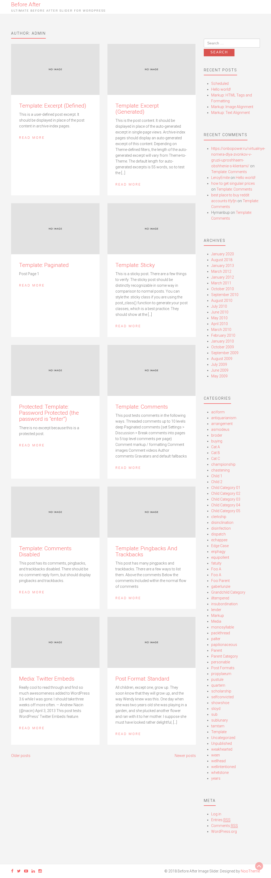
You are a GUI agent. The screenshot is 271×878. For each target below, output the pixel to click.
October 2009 (222, 347)
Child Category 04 (225, 505)
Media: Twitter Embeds (46, 679)
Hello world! (221, 89)
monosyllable (222, 627)
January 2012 (222, 277)
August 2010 (221, 300)
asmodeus (220, 429)
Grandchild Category (228, 592)
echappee (219, 540)
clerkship (218, 517)
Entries (221, 820)
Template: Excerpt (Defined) (52, 106)
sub (214, 714)
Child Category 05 (225, 511)
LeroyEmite (220, 177)
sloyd (215, 708)
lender (216, 610)
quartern (218, 685)
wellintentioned (223, 767)
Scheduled (220, 83)
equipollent (220, 557)
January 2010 (222, 341)
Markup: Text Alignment (230, 112)
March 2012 (221, 271)
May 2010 (219, 318)
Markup (217, 615)
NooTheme (250, 871)
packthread (220, 633)
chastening (220, 470)
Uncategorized (223, 738)
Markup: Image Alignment (232, 107)
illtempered (220, 598)
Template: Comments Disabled (45, 551)
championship (223, 464)
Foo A (216, 569)
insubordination (224, 604)
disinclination (222, 522)
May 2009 (219, 376)
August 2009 (221, 359)
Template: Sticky (135, 265)
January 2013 (222, 266)
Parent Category (224, 656)
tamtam (217, 726)
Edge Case (220, 546)
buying (216, 441)
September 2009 (224, 353)
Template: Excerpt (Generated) (137, 109)
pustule (217, 679)
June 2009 (219, 370)
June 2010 (219, 312)
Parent (216, 650)
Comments (224, 826)
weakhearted (221, 749)
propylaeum (221, 674)
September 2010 (224, 295)
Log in (216, 814)
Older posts (20, 756)
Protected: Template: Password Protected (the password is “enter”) (49, 413)
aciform (218, 412)
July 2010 (219, 306)
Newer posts (185, 756)
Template (219, 732)
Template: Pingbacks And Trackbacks (146, 551)
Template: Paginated (44, 265)
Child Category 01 (225, 488)
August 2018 (221, 260)
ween (215, 755)
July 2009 (219, 364)
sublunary (219, 720)
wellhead (218, 761)
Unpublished (221, 743)
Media (216, 621)
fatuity (216, 563)
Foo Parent (220, 581)
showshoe (220, 703)
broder (216, 435)
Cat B (215, 453)
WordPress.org (224, 831)
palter (215, 639)
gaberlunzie (220, 586)
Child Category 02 (225, 493)
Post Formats (222, 668)
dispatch (218, 534)
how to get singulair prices (233, 183)
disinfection (221, 528)
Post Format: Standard (142, 679)
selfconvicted (222, 697)
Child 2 (216, 482)
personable (220, 662)
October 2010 (222, 289)
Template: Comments (141, 407)
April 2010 (219, 324)
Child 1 (216, 476)
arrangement (222, 424)
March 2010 (221, 329)
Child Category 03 (225, 499)
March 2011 (221, 283)
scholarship (221, 691)
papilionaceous (224, 645)
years (215, 778)
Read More (32, 138)
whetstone (220, 772)
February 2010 (223, 335)
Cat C (215, 458)
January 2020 (222, 254)
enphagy (218, 551)
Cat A (215, 447)
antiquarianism (223, 418)
